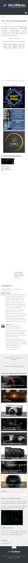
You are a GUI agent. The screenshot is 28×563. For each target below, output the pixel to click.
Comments (6, 289)
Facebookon (18, 534)
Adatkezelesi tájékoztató (14, 557)
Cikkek (3, 16)
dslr (16, 80)
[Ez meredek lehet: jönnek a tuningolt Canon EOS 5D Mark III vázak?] (20, 214)
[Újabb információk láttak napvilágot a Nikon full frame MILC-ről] (7, 161)
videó (23, 80)
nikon (20, 80)
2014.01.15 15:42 (16, 293)
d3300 (13, 80)
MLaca (5, 23)
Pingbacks (17, 289)
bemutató (8, 80)
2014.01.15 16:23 (16, 324)
